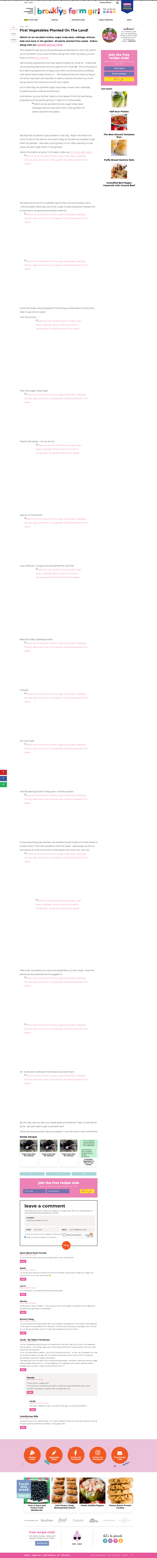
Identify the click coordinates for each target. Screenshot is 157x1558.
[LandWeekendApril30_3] (59, 1046)
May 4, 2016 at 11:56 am (28, 1303)
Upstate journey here (49, 45)
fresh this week (24, 1489)
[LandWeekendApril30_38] (59, 282)
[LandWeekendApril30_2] (59, 999)
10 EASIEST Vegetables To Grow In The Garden (88, 1162)
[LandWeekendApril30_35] (59, 235)
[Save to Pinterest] (32, 1174)
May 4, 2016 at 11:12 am (28, 1341)
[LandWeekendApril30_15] (59, 353)
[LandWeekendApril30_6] (59, 933)
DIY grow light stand (81, 152)
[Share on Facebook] (58, 1174)
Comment (30, 1218)
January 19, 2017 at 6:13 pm (39, 1403)
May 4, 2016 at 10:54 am (28, 1418)
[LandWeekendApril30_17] (59, 477)
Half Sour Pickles (119, 112)
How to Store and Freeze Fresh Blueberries (37, 1508)
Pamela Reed (13, 29)
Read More (132, 41)
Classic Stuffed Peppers (92, 1506)
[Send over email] (84, 1174)
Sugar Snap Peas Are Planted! (28, 1155)
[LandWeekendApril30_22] (59, 715)
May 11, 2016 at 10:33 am (28, 1254)
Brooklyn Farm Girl (68, 11)
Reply (23, 1261)
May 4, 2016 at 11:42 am (28, 1321)
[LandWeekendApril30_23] (59, 765)
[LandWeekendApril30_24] (59, 816)
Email (64, 1229)
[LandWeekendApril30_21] (59, 664)
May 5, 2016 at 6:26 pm (27, 1270)
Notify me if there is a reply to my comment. (41, 1237)
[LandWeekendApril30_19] (59, 540)
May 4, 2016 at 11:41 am (35, 1379)
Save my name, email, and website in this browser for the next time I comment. (54, 1234)
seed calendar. (41, 58)
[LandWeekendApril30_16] (59, 415)
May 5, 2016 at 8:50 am (28, 1287)
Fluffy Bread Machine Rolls (119, 160)
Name (28, 1229)
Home (22, 26)
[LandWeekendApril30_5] (59, 875)
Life (26, 26)
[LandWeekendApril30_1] (59, 1096)
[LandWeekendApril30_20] (59, 602)
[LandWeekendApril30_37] (59, 177)
